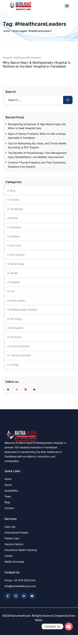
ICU (12, 291)
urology (14, 364)
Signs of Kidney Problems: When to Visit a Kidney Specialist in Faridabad (37, 135)
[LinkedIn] (26, 389)
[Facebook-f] (8, 596)
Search (10, 92)
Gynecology (17, 263)
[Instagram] (17, 389)
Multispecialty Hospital (27, 57)
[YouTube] (34, 389)
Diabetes (15, 227)
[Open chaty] (69, 626)
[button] (67, 6)
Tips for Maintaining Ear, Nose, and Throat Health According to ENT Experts (37, 145)
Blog (12, 190)
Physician (15, 336)
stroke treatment (20, 346)
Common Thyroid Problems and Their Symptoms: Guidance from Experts (37, 164)
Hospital (7, 57)
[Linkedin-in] (24, 596)
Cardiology (16, 208)
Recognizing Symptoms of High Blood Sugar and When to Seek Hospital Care (37, 126)
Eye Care (15, 245)
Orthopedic (17, 327)
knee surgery (18, 300)
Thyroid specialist (20, 355)
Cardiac (14, 199)
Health (14, 273)
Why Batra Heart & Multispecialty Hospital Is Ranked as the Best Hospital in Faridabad (36, 64)
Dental (14, 218)
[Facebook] (8, 389)
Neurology (16, 318)
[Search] (68, 100)
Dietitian (15, 236)
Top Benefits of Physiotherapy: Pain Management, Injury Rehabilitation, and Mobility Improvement (37, 154)
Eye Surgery (17, 254)
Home (6, 31)
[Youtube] (32, 596)
